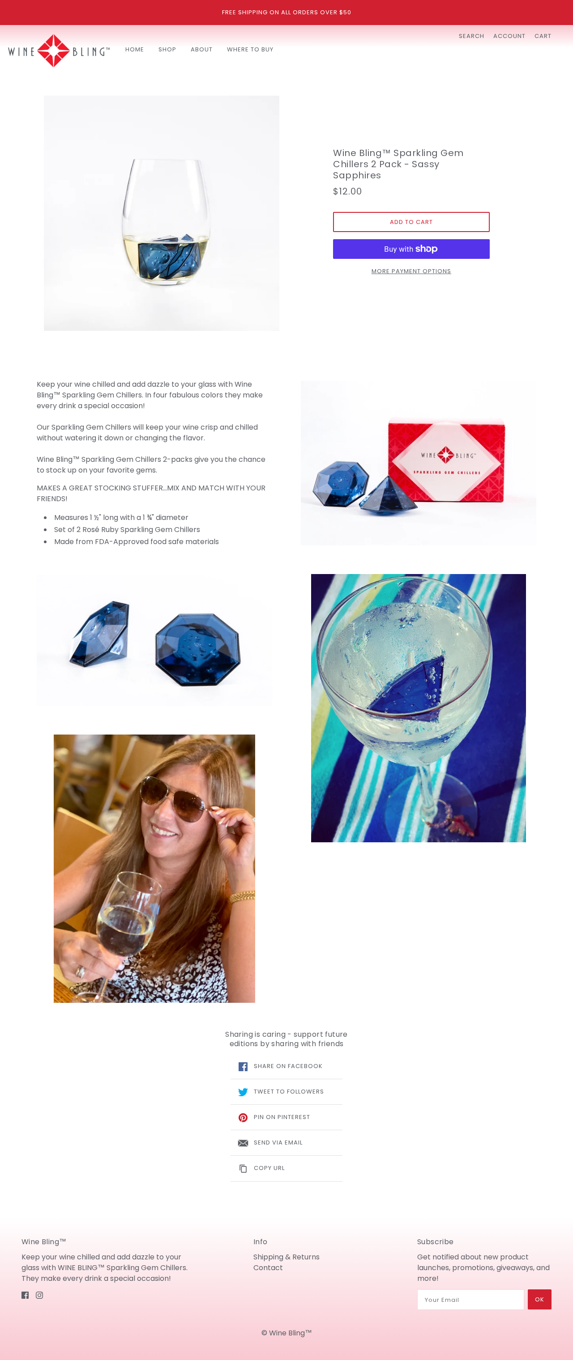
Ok (539, 1299)
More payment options (411, 271)
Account (509, 36)
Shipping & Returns (286, 1257)
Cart (543, 36)
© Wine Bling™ (286, 1333)
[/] (59, 51)
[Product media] (154, 640)
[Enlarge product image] (161, 213)
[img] (25, 1295)
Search (471, 36)
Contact (268, 1268)
